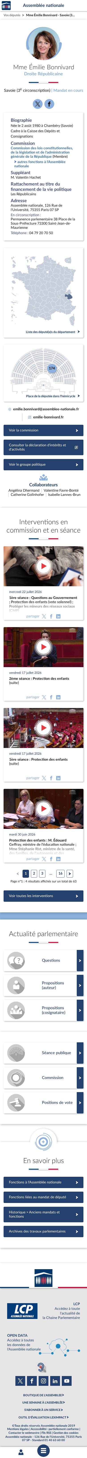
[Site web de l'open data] (43, 1342)
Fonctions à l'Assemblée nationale (43, 1182)
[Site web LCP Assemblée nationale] (43, 1311)
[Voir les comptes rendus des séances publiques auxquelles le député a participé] (43, 1053)
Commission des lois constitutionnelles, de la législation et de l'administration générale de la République (42, 152)
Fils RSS (46, 1433)
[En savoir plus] (43, 985)
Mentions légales (18, 1429)
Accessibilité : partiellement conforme (55, 1429)
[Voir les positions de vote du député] (43, 1102)
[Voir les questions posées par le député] (43, 960)
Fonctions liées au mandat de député (43, 1197)
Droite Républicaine (43, 74)
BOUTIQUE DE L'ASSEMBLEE (42, 1395)
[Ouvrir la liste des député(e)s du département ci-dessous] (43, 293)
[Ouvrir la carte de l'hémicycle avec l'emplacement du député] (43, 373)
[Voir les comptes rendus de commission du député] (43, 1078)
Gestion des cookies (66, 1433)
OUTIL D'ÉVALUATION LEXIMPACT (42, 1417)
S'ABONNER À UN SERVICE (42, 1410)
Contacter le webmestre (23, 1433)
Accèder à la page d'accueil (6, 5)
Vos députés (12, 15)
